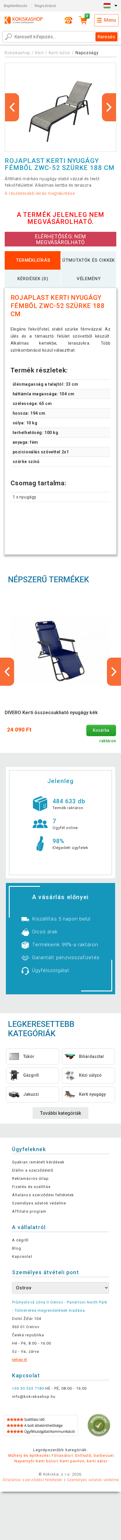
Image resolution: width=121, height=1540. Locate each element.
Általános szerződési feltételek (43, 1195)
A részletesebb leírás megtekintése (40, 193)
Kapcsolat (22, 1256)
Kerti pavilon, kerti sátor (83, 1461)
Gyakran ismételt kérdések (38, 1162)
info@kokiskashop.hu (34, 1396)
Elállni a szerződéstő (32, 1170)
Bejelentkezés (15, 6)
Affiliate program (29, 1211)
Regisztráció (45, 6)
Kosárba (101, 730)
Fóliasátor (62, 1455)
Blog (16, 1248)
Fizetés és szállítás (31, 1187)
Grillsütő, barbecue (93, 1455)
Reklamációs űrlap (30, 1178)
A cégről (20, 1240)
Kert (39, 52)
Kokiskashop (17, 52)
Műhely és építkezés (28, 1455)
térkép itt (19, 1359)
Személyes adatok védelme (39, 1203)
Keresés (106, 37)
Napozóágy (86, 52)
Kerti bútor (59, 52)
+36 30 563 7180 (28, 1388)
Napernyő (23, 1461)
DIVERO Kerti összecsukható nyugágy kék (51, 712)
